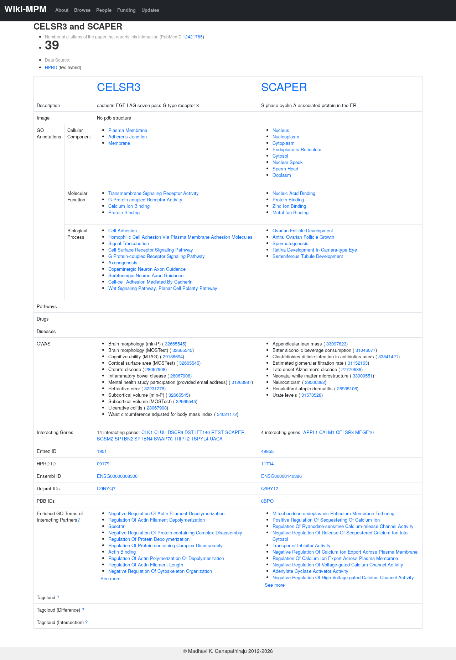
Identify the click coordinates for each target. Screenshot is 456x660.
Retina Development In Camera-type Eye (315, 249)
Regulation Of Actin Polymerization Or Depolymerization (166, 558)
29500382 (315, 382)
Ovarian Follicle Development (303, 230)
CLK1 (147, 432)
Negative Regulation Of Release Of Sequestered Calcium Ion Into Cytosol (340, 535)
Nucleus (281, 130)
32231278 (154, 388)
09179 (103, 463)
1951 (102, 451)
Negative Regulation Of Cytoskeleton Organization (160, 570)
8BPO (267, 500)
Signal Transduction (128, 243)
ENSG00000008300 (117, 475)
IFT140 (202, 432)
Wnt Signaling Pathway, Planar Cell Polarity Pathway (162, 288)
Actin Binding (122, 551)
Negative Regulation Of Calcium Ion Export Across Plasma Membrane (345, 551)
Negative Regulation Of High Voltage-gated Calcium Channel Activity (343, 577)
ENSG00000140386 (281, 475)
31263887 (242, 382)
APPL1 (310, 432)
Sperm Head (285, 168)
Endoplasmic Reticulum (297, 149)
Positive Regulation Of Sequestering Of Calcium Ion (326, 519)
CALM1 (327, 432)
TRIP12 (182, 438)
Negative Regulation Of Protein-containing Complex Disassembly (175, 532)
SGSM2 (105, 438)
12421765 (193, 36)
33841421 (388, 356)
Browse (82, 9)
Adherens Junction (127, 136)
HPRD (51, 67)
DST (189, 432)
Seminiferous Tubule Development (308, 256)
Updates (150, 9)
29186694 (173, 356)
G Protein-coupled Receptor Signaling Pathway (156, 256)
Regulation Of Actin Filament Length (145, 564)
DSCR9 (175, 432)
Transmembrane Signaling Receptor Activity (153, 193)
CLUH (160, 432)
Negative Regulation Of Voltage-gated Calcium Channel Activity (338, 564)
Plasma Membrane (127, 130)
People (104, 9)
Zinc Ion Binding (289, 205)
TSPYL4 (199, 438)
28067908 (155, 369)
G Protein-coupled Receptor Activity (145, 199)
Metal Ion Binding (291, 212)
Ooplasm (282, 174)
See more (110, 578)
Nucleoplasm (286, 136)
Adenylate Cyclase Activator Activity (310, 570)
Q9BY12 (269, 488)
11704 (267, 463)
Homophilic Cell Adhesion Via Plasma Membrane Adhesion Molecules (180, 236)
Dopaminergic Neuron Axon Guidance (147, 268)
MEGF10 (364, 432)
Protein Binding (124, 212)
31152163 (358, 362)
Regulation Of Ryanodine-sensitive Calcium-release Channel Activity (343, 526)
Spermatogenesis (291, 243)
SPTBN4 (143, 438)
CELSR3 (119, 86)
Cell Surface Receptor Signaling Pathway (150, 249)
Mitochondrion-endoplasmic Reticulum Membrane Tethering (333, 513)
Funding (126, 9)
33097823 (336, 343)
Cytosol (280, 155)
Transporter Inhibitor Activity (302, 545)
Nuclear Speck (288, 162)
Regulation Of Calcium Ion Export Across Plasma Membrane (335, 558)
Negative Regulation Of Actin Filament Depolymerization (166, 513)
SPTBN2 (124, 438)
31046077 (365, 350)
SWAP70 (163, 438)
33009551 (363, 375)
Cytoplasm (284, 142)
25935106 (347, 388)
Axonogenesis (123, 262)
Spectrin (116, 526)
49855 (267, 451)
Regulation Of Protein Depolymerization (149, 538)
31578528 (311, 394)
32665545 (175, 343)
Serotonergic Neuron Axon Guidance (145, 275)
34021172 (227, 414)
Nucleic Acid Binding (294, 193)
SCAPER (284, 86)
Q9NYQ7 (106, 488)
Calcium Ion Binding (129, 205)
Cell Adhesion (122, 230)
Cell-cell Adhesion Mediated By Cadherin (150, 281)
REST (217, 432)
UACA (216, 438)
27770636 (351, 369)
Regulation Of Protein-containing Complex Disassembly (165, 545)
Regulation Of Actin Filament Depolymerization (156, 519)
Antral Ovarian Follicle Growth (303, 236)
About (61, 9)
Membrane (119, 142)
